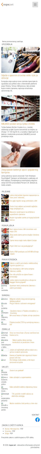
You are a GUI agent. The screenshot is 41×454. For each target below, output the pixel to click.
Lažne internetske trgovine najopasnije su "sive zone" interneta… (24, 196)
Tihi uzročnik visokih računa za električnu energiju (22, 395)
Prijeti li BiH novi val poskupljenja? (21, 246)
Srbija (7, 433)
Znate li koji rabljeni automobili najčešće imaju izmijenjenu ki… (23, 207)
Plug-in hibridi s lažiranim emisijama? (22, 303)
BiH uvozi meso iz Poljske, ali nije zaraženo (24, 315)
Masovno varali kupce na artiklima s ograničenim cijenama (22, 213)
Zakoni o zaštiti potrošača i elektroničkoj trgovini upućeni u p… (24, 264)
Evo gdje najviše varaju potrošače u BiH (23, 201)
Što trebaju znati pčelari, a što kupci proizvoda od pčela (22, 361)
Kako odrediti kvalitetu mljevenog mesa (23, 387)
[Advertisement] (20, 24)
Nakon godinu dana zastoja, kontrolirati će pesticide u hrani (23, 341)
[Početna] (8, 5)
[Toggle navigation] (35, 4)
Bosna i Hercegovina (12, 429)
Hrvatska (8, 431)
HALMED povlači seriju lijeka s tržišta (18, 124)
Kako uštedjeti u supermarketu (20, 377)
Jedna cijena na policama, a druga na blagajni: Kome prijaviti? (23, 281)
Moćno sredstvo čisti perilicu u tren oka (23, 403)
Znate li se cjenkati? (17, 370)
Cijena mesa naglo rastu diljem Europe (23, 240)
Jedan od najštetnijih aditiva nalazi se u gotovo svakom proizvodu (23, 351)
